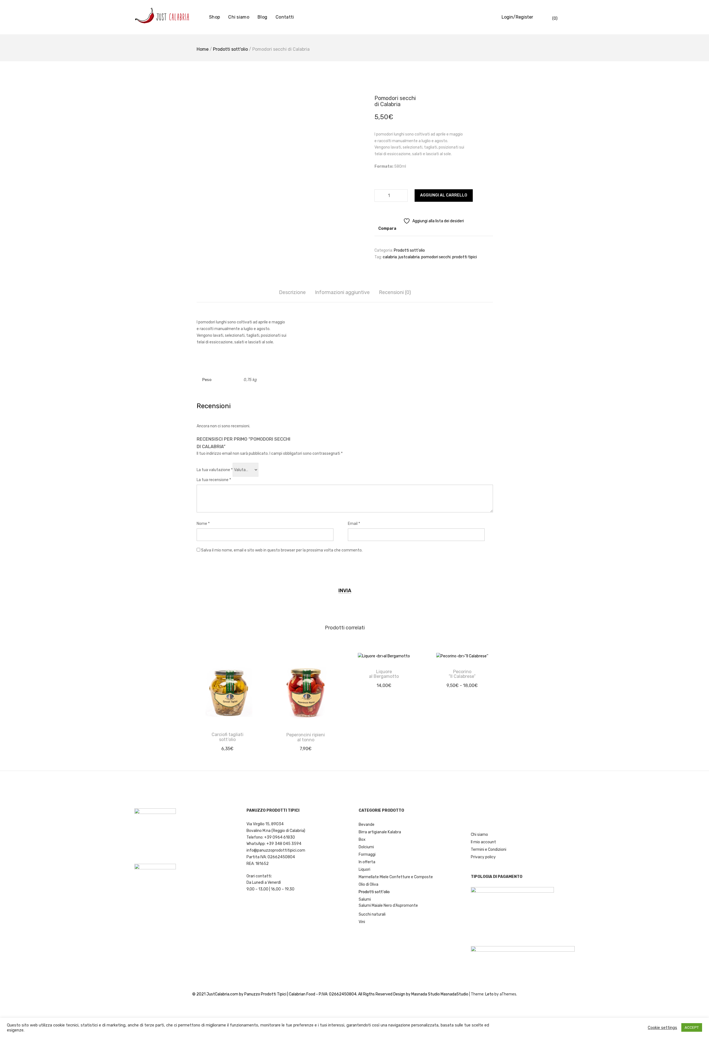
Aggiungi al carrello (443, 195)
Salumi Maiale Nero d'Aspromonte (388, 905)
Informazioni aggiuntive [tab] (342, 292)
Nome (203, 523)
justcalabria (409, 257)
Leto (489, 994)
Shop (214, 17)
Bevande (366, 824)
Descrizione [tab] (292, 292)
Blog (262, 17)
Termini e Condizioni (488, 849)
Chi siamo (238, 17)
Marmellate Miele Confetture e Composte (396, 877)
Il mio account (483, 842)
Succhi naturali (372, 914)
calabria (390, 257)
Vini (362, 921)
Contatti (285, 17)
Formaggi (367, 854)
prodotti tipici (464, 257)
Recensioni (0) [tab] (395, 292)
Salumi (365, 899)
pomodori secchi (436, 257)
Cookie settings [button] (662, 1027)
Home (203, 49)
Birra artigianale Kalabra (380, 832)
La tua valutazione (215, 470)
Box (362, 839)
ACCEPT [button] (692, 1027)
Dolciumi (366, 847)
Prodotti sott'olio (230, 49)
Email (354, 523)
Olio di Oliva (368, 884)
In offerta (367, 862)
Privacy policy (483, 857)
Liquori (364, 869)
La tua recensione (214, 479)
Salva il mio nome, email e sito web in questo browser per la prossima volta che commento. (282, 550)
